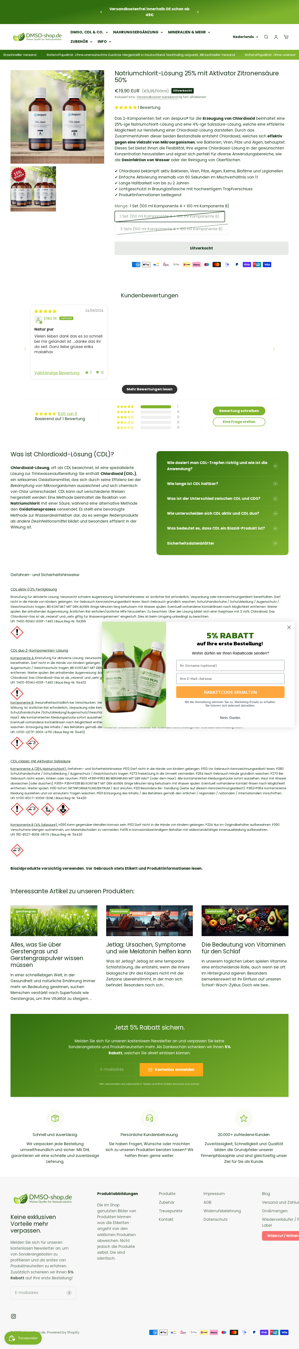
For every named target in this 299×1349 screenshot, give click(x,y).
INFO (102, 41)
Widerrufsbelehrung (222, 1211)
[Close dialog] (289, 627)
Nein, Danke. (230, 718)
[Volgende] (198, 12)
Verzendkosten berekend (157, 97)
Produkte (167, 1193)
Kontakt (166, 1219)
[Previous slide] (25, 349)
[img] (45, 311)
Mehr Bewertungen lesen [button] (149, 389)
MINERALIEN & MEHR (187, 32)
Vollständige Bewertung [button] (56, 373)
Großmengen (275, 1211)
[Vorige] (101, 12)
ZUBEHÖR (79, 41)
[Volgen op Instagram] (13, 1316)
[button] (126, 107)
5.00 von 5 (67, 413)
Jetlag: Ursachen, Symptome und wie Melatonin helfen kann (148, 948)
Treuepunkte (171, 1211)
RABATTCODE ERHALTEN (230, 692)
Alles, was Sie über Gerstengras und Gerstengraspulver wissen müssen (47, 955)
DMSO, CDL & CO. (87, 32)
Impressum (214, 1193)
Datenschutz (216, 1219)
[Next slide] (273, 349)
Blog (266, 1193)
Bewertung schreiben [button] (239, 410)
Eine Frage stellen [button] (239, 421)
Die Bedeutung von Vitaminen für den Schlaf (243, 948)
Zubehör (166, 1202)
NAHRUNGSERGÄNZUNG (135, 32)
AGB (207, 1202)
